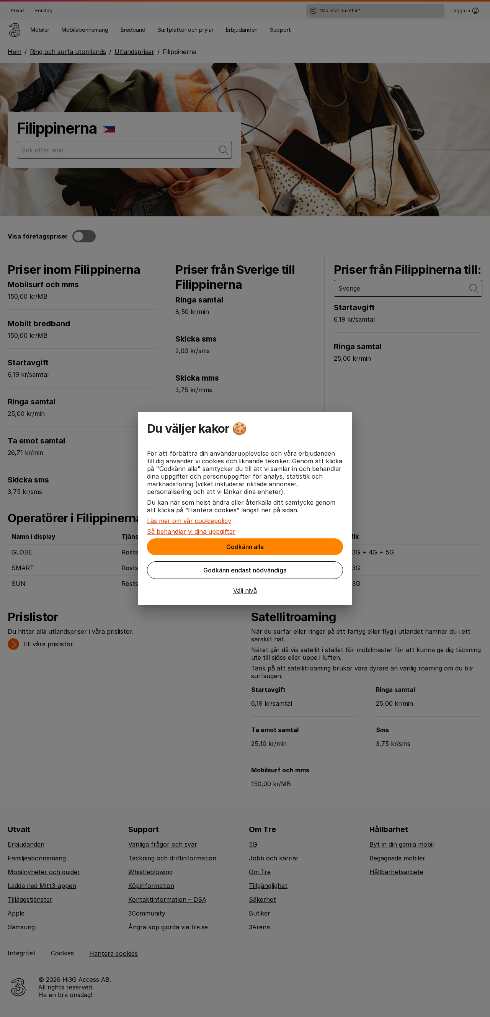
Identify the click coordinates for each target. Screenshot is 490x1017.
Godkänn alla (245, 547)
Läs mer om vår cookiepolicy (189, 521)
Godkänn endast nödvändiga (245, 570)
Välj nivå (245, 590)
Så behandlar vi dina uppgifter (191, 531)
